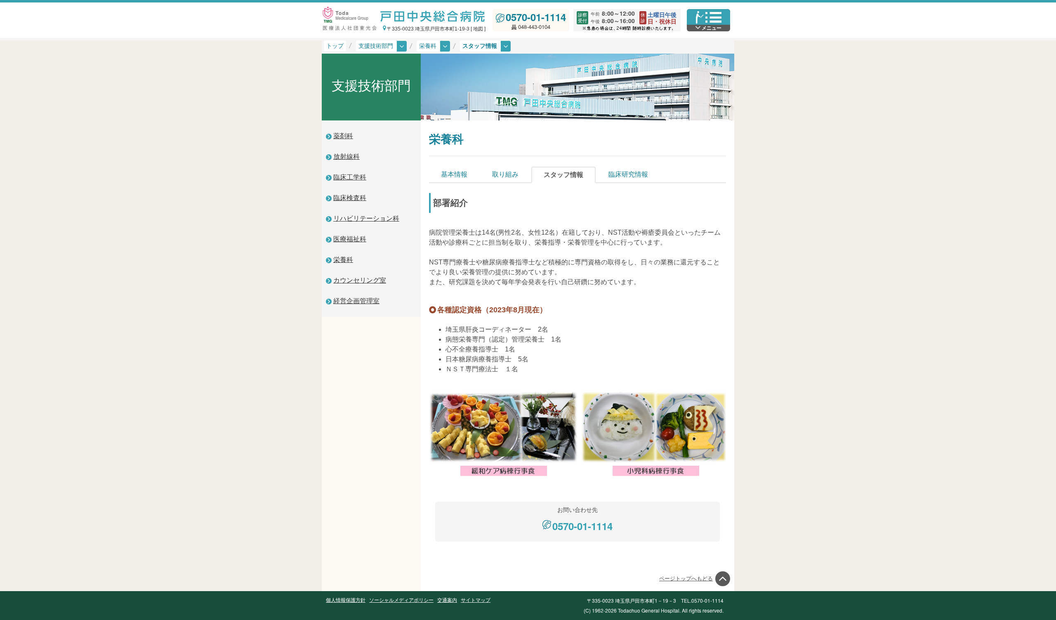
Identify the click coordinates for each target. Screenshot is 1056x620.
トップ (335, 45)
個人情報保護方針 (345, 600)
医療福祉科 (349, 239)
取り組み (505, 174)
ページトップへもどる (686, 578)
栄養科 (343, 259)
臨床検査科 (349, 197)
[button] (433, 46)
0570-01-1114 (536, 17)
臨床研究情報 (628, 174)
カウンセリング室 (359, 280)
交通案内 (447, 600)
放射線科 (346, 156)
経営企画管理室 (356, 300)
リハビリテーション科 (366, 218)
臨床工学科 (349, 177)
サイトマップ (475, 600)
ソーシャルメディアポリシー (401, 600)
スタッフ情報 (563, 174)
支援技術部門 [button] (376, 45)
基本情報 (454, 174)
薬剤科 (343, 135)
